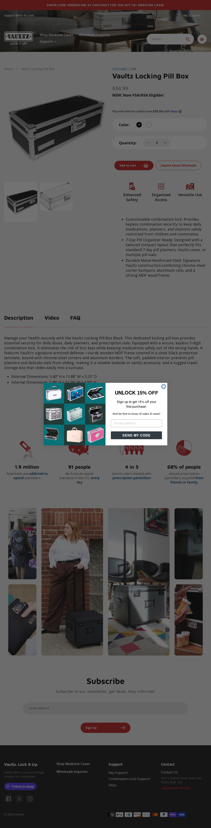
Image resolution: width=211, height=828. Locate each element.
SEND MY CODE (136, 435)
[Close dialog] (164, 386)
